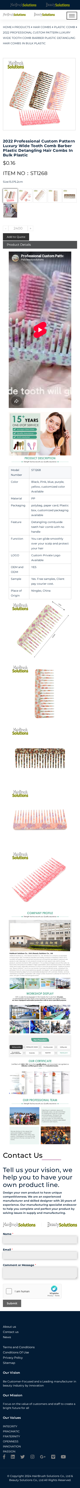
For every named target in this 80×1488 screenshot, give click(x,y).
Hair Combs (42, 27)
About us (9, 1326)
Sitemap (9, 1363)
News (7, 1337)
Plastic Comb (64, 27)
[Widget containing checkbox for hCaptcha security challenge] (32, 1291)
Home (7, 27)
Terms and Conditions (19, 1347)
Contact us (10, 1332)
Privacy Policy (13, 1357)
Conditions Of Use (16, 1352)
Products (22, 27)
